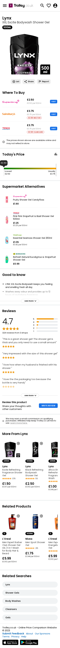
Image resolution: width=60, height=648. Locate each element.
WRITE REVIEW (48, 405)
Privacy (15, 636)
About (29, 633)
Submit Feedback (13, 633)
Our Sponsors (42, 633)
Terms (6, 636)
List (17, 81)
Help (23, 636)
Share (31, 81)
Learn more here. (19, 422)
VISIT (53, 101)
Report (45, 81)
